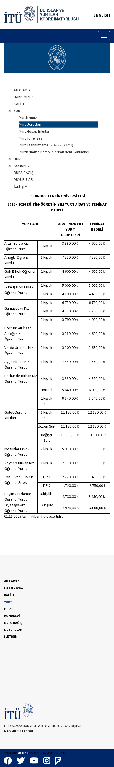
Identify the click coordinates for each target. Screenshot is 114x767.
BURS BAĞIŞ (23, 172)
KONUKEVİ (22, 165)
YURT (18, 110)
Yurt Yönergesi (31, 138)
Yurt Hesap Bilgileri (34, 131)
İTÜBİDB (23, 753)
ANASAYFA (22, 90)
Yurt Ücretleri (30, 124)
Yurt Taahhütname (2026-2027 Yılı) (46, 145)
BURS (18, 158)
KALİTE (19, 103)
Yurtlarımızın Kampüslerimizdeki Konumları (54, 151)
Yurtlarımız (28, 117)
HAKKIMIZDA (24, 96)
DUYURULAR (23, 179)
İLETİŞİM (20, 186)
